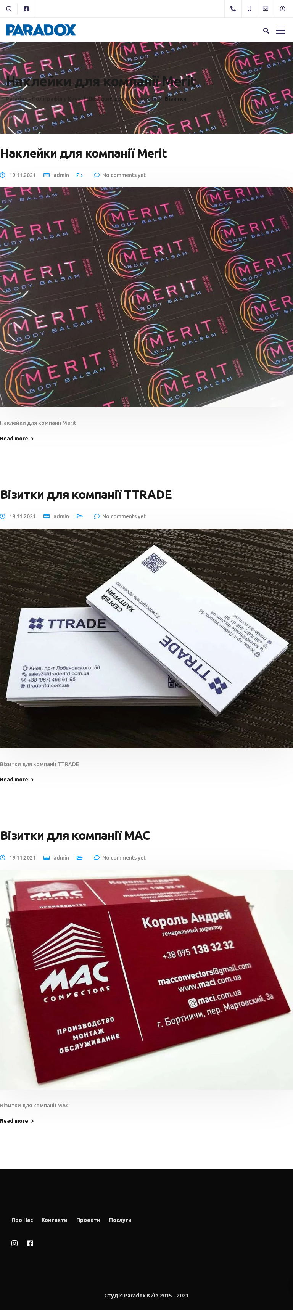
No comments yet (124, 175)
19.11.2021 (22, 175)
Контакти (55, 1220)
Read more (14, 438)
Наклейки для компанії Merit (83, 153)
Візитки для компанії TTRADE (86, 494)
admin (61, 175)
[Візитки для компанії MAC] (146, 985)
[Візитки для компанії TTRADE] (146, 644)
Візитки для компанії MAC (75, 835)
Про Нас (22, 1220)
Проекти (88, 1220)
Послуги (120, 1220)
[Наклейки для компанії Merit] (146, 302)
